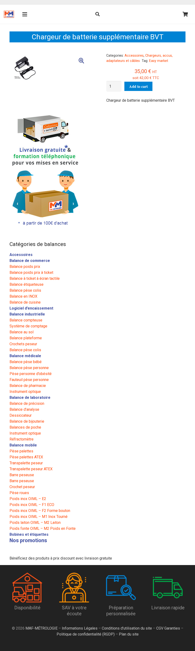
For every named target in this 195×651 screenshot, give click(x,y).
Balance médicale (25, 356)
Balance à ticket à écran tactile (35, 278)
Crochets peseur (23, 344)
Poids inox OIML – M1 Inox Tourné (39, 516)
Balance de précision (27, 403)
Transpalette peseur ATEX (31, 469)
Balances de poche (25, 427)
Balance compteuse (26, 320)
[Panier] (185, 14)
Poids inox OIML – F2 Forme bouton (40, 510)
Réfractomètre (22, 439)
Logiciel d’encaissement (31, 308)
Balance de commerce (30, 260)
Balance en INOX (23, 296)
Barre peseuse (22, 475)
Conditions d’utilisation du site (127, 628)
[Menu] (25, 14)
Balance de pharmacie (28, 385)
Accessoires (134, 56)
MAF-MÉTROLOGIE (41, 628)
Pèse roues (19, 493)
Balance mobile (23, 445)
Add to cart (138, 86)
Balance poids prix (25, 266)
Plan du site (128, 634)
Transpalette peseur (26, 463)
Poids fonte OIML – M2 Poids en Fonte (43, 528)
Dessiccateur (21, 415)
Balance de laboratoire (30, 397)
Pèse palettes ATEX (26, 457)
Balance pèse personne (29, 368)
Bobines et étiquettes (29, 534)
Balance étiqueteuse (27, 284)
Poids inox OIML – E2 (28, 498)
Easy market (158, 61)
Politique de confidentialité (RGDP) (86, 634)
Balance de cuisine (25, 302)
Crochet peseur (22, 487)
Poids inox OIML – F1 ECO (32, 504)
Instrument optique (25, 391)
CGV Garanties (168, 628)
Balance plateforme (26, 338)
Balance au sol (22, 332)
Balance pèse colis (25, 290)
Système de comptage (28, 326)
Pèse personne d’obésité (31, 373)
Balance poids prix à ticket (31, 272)
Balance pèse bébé (26, 362)
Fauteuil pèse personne (29, 379)
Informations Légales (80, 628)
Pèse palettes (21, 451)
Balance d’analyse (24, 409)
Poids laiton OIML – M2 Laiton (35, 522)
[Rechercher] (97, 14)
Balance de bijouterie (27, 421)
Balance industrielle (27, 314)
